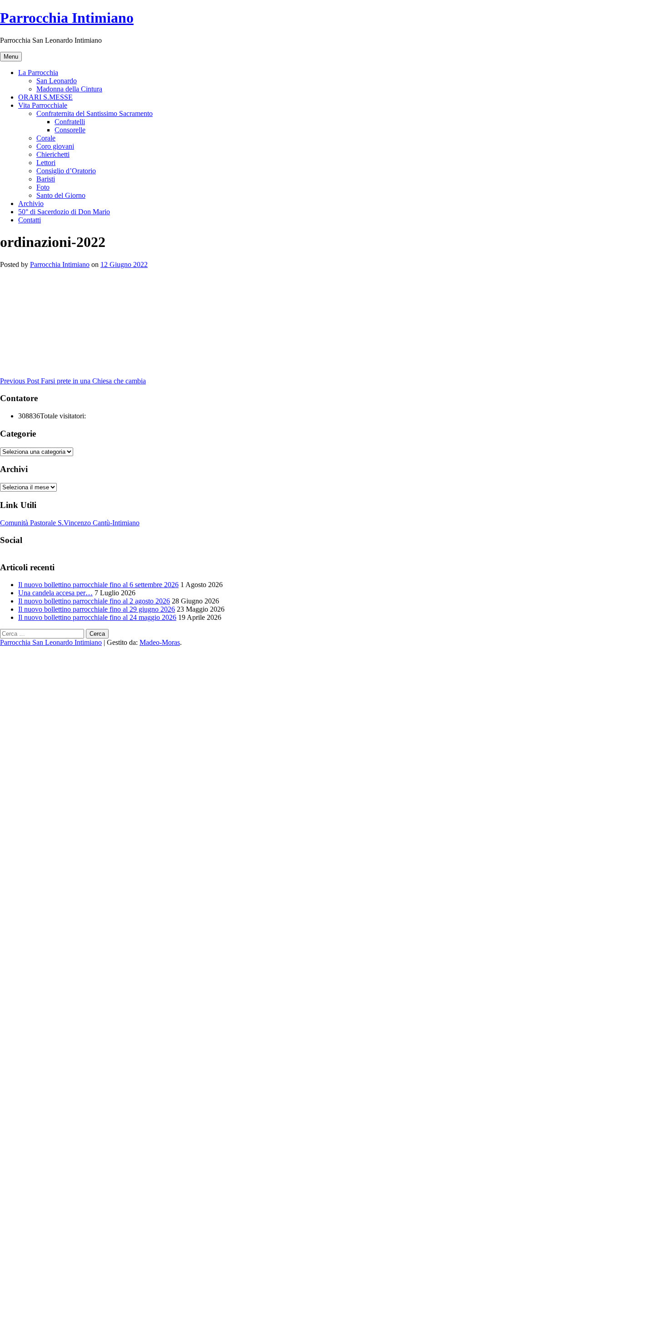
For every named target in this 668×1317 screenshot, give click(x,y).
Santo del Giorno (60, 195)
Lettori (45, 162)
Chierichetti (53, 154)
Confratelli (70, 122)
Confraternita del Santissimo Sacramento (94, 113)
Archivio (31, 203)
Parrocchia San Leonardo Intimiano (51, 642)
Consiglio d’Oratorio (66, 171)
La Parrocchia (38, 72)
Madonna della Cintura (69, 89)
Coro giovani (55, 146)
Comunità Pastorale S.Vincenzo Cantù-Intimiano (70, 523)
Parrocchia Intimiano (67, 18)
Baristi (45, 179)
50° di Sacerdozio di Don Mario (64, 212)
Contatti (29, 220)
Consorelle (70, 130)
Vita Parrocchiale (42, 105)
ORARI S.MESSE (45, 97)
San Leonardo (56, 81)
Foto (43, 187)
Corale (45, 138)
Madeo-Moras (160, 642)
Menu (11, 56)
